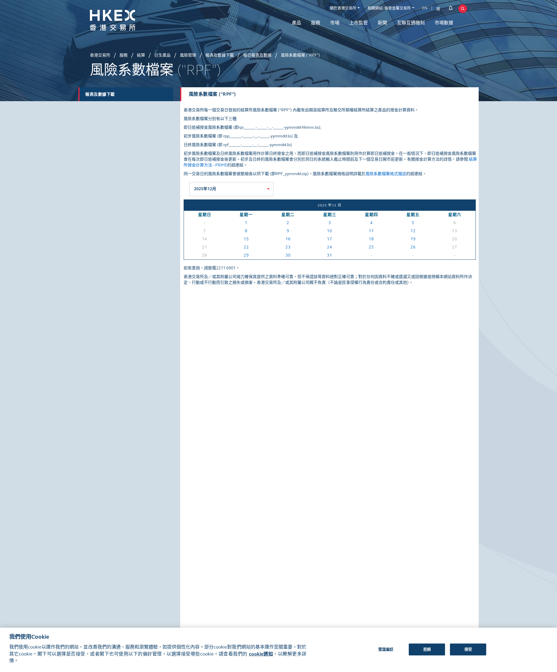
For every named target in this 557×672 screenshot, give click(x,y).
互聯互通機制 (411, 23)
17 (329, 239)
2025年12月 (205, 188)
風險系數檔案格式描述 (386, 173)
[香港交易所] (127, 20)
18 (371, 239)
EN (424, 8)
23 (288, 247)
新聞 (382, 23)
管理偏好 (386, 649)
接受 (468, 649)
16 (288, 239)
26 (413, 247)
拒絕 (427, 649)
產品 (296, 23)
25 (371, 247)
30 (288, 255)
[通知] (451, 9)
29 (246, 255)
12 (413, 230)
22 (246, 247)
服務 (315, 23)
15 (246, 239)
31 (329, 255)
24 (329, 247)
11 (371, 230)
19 (413, 239)
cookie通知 (261, 654)
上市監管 (358, 23)
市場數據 (444, 23)
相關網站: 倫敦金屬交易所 (389, 8)
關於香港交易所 (343, 8)
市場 (334, 23)
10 (329, 230)
